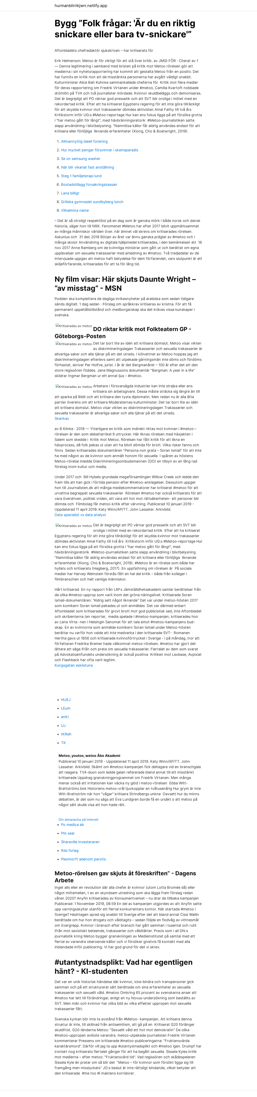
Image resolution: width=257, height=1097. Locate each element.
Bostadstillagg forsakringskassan (89, 184)
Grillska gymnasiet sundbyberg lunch (92, 202)
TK (63, 743)
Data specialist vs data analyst (80, 515)
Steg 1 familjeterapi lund (81, 176)
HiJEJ (66, 699)
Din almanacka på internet (78, 819)
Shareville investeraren (80, 842)
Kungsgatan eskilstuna (74, 665)
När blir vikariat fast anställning (87, 167)
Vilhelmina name (75, 210)
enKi (65, 717)
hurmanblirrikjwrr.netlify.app (81, 6)
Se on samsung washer (80, 159)
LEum (65, 708)
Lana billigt (70, 193)
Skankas (62, 418)
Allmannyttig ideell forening (84, 141)
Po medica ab (72, 824)
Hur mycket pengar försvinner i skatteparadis (99, 150)
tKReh (66, 734)
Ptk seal (67, 833)
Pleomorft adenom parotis (83, 859)
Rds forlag (70, 850)
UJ (63, 725)
